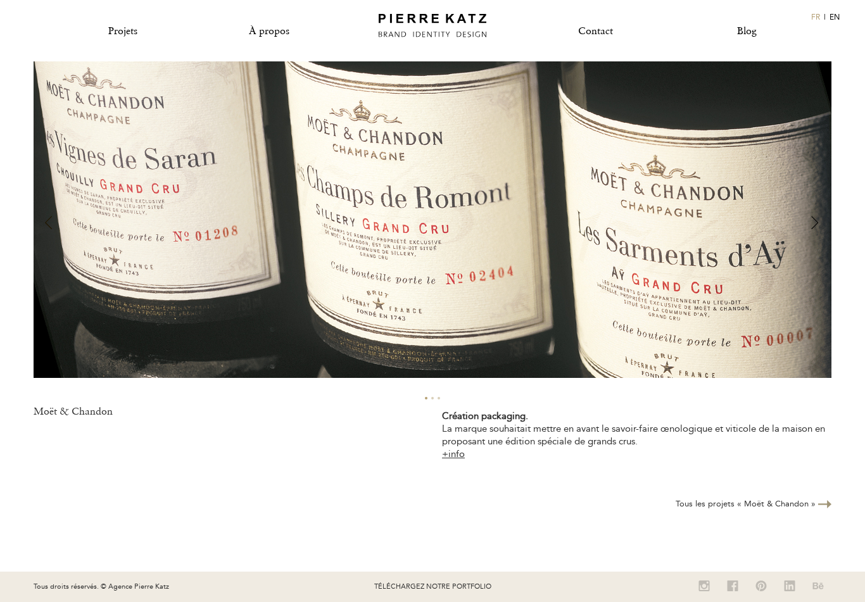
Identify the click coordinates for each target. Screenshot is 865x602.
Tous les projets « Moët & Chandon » (747, 503)
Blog (747, 31)
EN (835, 17)
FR (815, 17)
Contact (595, 31)
